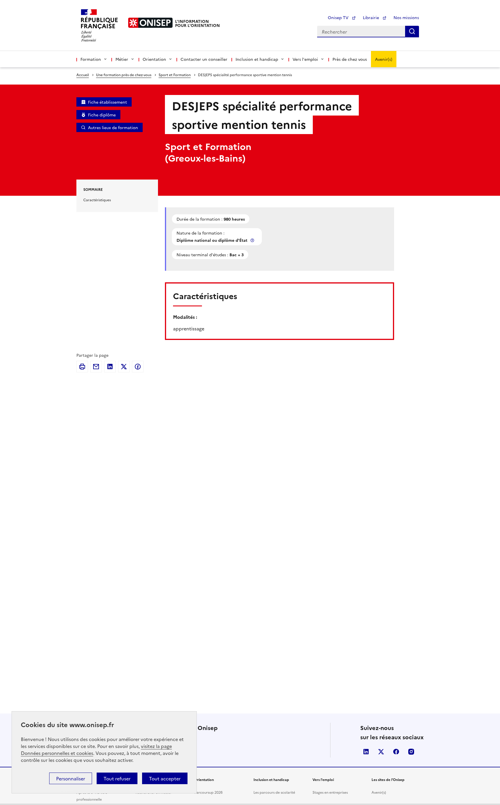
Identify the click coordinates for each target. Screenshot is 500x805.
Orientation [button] (154, 59)
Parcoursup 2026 (208, 792)
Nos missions (406, 17)
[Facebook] (138, 366)
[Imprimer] (82, 366)
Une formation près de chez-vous (123, 74)
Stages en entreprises (330, 792)
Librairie (371, 17)
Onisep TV (339, 17)
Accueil (82, 74)
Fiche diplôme (102, 115)
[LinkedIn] (110, 366)
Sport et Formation (175, 74)
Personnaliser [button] (70, 778)
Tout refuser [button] (117, 778)
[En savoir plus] (253, 240)
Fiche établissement (107, 102)
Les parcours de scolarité (274, 792)
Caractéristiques (97, 199)
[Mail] (96, 366)
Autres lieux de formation (113, 127)
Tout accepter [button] (165, 778)
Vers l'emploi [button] (305, 59)
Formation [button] (90, 59)
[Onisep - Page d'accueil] (150, 23)
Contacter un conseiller (204, 59)
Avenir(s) (383, 59)
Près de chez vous (349, 59)
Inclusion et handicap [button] (257, 59)
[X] (124, 366)
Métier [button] (121, 59)
